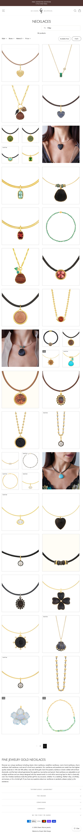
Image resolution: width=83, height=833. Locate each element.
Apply (76, 39)
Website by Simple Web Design (41, 831)
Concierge (41, 802)
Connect (41, 809)
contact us (70, 779)
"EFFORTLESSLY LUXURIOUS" (41, 789)
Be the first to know (41, 815)
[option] (41, 3)
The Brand (41, 796)
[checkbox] (64, 39)
